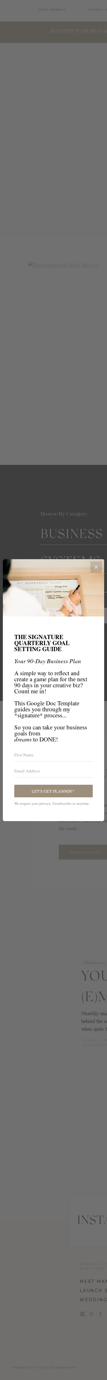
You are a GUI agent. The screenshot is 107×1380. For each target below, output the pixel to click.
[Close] (96, 567)
